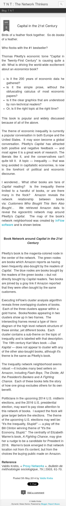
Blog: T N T (8, 10)
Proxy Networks (33, 466)
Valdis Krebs (46, 478)
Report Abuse (54, 503)
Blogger (44, 503)
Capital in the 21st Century (37, 25)
